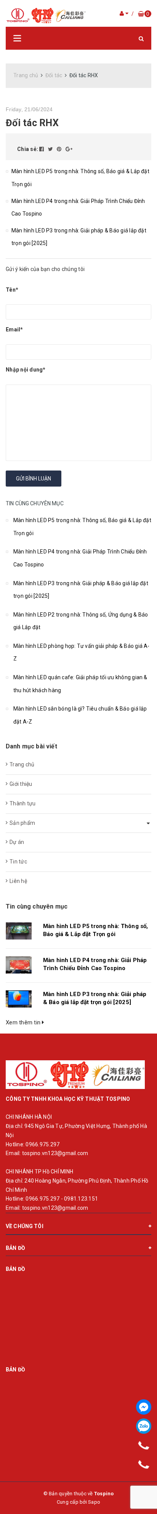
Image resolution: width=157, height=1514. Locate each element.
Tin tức (18, 861)
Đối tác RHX (32, 122)
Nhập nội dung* (26, 370)
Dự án (17, 842)
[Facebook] (143, 1407)
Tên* (12, 290)
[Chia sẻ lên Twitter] (51, 149)
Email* (14, 329)
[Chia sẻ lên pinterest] (60, 149)
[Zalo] (143, 1426)
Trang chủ (22, 764)
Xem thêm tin (24, 1022)
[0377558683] (144, 1464)
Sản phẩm (22, 823)
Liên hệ (18, 881)
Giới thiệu (21, 784)
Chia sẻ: (27, 149)
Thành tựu (22, 803)
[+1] (69, 149)
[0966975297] (144, 1445)
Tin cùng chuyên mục (36, 906)
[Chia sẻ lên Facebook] (42, 149)
